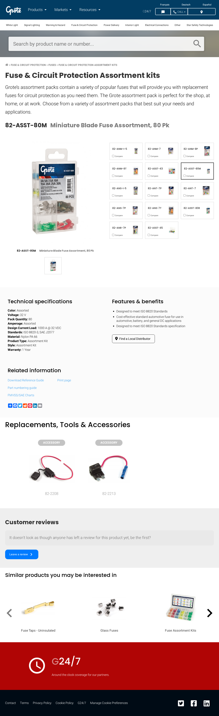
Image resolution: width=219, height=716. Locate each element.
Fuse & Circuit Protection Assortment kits (88, 65)
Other (178, 25)
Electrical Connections (157, 25)
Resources (88, 10)
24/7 (147, 11)
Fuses (52, 65)
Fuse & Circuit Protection (84, 25)
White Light (12, 25)
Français (164, 4)
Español (207, 4)
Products (35, 10)
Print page (64, 380)
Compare (109, 554)
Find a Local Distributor (134, 339)
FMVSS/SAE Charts (21, 395)
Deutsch (186, 4)
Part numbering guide (22, 388)
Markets (61, 10)
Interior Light (132, 25)
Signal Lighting (32, 25)
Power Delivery (111, 25)
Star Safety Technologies (200, 25)
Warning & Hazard (55, 25)
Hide (206, 448)
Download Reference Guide (26, 380)
